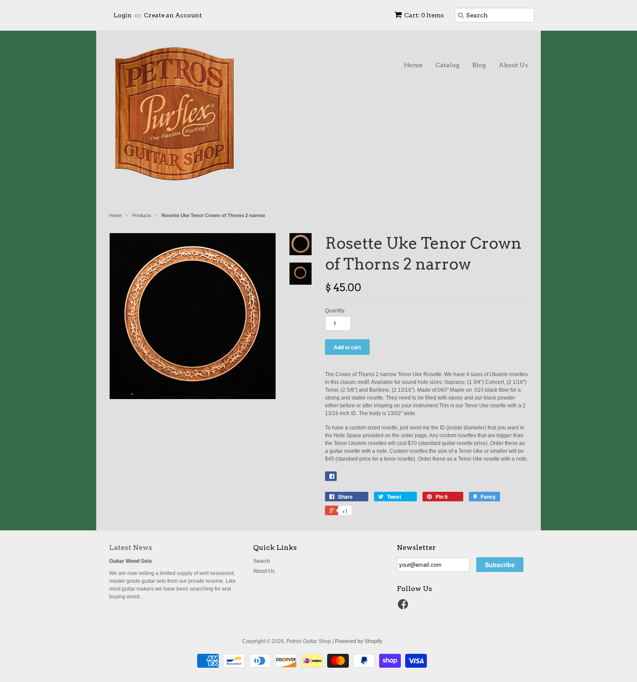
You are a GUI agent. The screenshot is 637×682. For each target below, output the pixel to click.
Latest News (130, 547)
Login (123, 15)
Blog (479, 65)
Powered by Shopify (358, 641)
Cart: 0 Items (424, 15)
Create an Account (173, 15)
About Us (513, 65)
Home (413, 65)
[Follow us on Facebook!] (404, 607)
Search (261, 561)
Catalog (447, 65)
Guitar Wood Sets (130, 561)
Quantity (334, 311)
